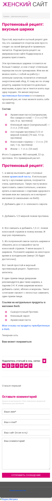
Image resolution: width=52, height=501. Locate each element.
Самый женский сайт (17, 490)
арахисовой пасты (20, 176)
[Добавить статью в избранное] (44, 361)
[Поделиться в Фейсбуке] (17, 365)
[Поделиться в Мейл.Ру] (21, 365)
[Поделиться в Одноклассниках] (8, 365)
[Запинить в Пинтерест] (30, 365)
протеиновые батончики (16, 95)
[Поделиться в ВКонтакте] (4, 365)
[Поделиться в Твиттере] (26, 365)
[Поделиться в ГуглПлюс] (13, 365)
